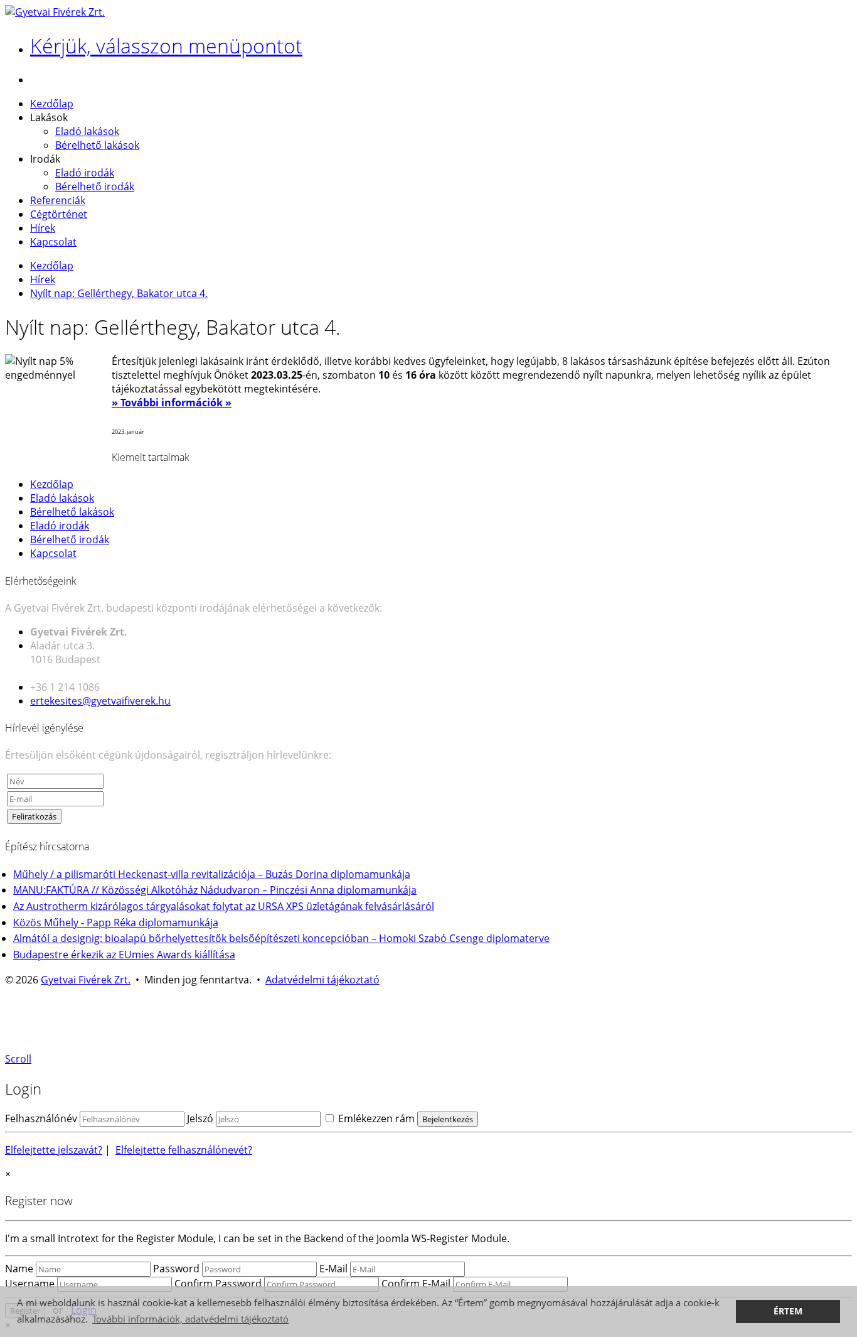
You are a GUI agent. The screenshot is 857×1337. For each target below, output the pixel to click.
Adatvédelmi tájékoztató (322, 980)
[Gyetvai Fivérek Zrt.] (55, 12)
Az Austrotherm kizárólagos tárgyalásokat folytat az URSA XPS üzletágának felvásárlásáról (223, 906)
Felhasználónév (41, 1118)
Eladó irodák (84, 173)
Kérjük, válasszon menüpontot (166, 45)
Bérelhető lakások (97, 145)
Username (30, 1284)
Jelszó (200, 1118)
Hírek (42, 228)
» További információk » (172, 402)
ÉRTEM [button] (788, 1311)
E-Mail (333, 1268)
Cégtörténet (58, 214)
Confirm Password (218, 1284)
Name (19, 1268)
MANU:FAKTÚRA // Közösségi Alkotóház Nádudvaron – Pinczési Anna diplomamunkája (215, 890)
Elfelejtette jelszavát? (53, 1150)
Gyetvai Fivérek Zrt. (85, 980)
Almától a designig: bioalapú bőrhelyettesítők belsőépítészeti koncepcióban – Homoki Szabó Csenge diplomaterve (281, 938)
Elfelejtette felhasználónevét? (183, 1150)
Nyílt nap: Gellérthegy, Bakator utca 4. (119, 293)
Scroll (18, 1059)
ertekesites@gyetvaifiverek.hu (100, 701)
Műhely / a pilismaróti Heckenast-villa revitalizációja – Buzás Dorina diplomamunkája (211, 874)
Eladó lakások (87, 131)
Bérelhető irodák (94, 186)
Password (176, 1268)
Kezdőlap (51, 104)
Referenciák (57, 200)
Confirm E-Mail (415, 1284)
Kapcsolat (53, 242)
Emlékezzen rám (375, 1118)
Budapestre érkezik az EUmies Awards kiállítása (124, 954)
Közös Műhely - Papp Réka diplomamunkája (115, 922)
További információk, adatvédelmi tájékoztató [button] (190, 1319)
